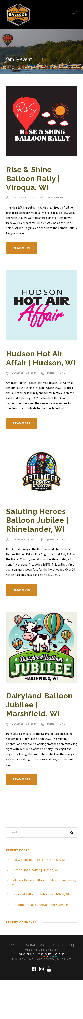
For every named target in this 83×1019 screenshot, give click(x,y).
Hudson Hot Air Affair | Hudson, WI (41, 358)
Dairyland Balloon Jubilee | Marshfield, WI (40, 894)
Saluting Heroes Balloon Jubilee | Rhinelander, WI (37, 520)
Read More (22, 248)
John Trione (55, 197)
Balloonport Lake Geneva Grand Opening (40, 904)
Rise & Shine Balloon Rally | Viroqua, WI (33, 178)
